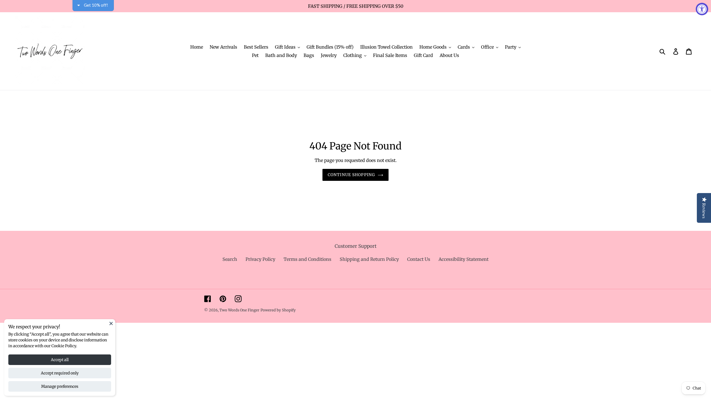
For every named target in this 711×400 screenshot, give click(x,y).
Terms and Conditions (307, 259)
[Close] (111, 323)
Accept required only (60, 373)
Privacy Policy (260, 259)
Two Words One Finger (239, 310)
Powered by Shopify (278, 310)
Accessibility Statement (464, 259)
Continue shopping (351, 174)
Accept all (60, 359)
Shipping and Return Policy (369, 259)
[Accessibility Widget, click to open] (702, 9)
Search (229, 259)
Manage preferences (59, 386)
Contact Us (418, 259)
